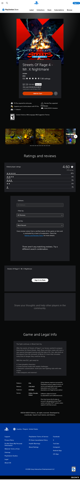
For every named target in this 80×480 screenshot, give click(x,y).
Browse (69, 10)
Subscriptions (59, 10)
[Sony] (75, 479)
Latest (31, 10)
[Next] (75, 136)
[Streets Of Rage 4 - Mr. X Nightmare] (19, 136)
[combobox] (39, 205)
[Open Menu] (2, 3)
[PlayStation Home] (36, 3)
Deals (49, 10)
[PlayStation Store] (11, 9)
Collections (40, 10)
